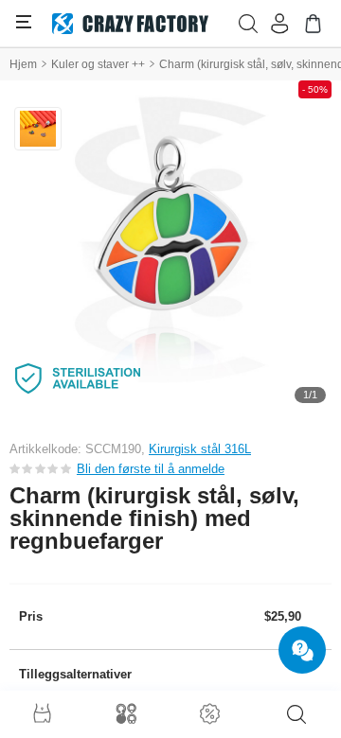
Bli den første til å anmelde (150, 469)
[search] (296, 714)
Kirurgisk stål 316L (200, 449)
